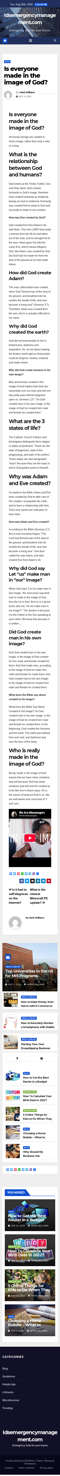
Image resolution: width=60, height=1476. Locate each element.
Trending (7, 1408)
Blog (7, 61)
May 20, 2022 (18, 1261)
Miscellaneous (13, 967)
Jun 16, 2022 (18, 1226)
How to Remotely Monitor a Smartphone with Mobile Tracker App (37, 1027)
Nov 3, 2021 (14, 984)
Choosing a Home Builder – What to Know (24, 1324)
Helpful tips (30, 1092)
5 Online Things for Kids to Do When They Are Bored (29, 1289)
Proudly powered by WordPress (20, 1461)
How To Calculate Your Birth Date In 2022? (29, 1253)
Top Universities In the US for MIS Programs (29, 973)
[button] (55, 40)
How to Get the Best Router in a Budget (27, 1218)
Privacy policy (46, 1468)
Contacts (9, 1468)
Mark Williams (27, 92)
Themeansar (29, 1463)
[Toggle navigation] (30, 40)
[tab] (18, 1058)
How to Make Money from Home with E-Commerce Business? (37, 1006)
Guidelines (8, 1376)
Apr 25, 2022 (18, 1296)
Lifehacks (8, 1392)
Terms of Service (26, 1468)
